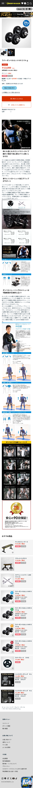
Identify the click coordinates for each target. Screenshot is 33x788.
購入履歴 (5, 728)
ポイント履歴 (6, 726)
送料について (6, 742)
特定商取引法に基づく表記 (10, 771)
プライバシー (6, 766)
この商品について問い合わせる (11, 92)
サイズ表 (5, 745)
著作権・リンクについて (9, 764)
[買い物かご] (27, 3)
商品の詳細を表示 (9, 88)
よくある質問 (6, 747)
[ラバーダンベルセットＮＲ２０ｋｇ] (16, 33)
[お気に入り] (22, 3)
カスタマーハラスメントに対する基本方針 (14, 769)
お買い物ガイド (6, 739)
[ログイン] (25, 3)
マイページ (5, 723)
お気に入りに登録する (18, 105)
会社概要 (5, 758)
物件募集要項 (6, 761)
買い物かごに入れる (16, 99)
